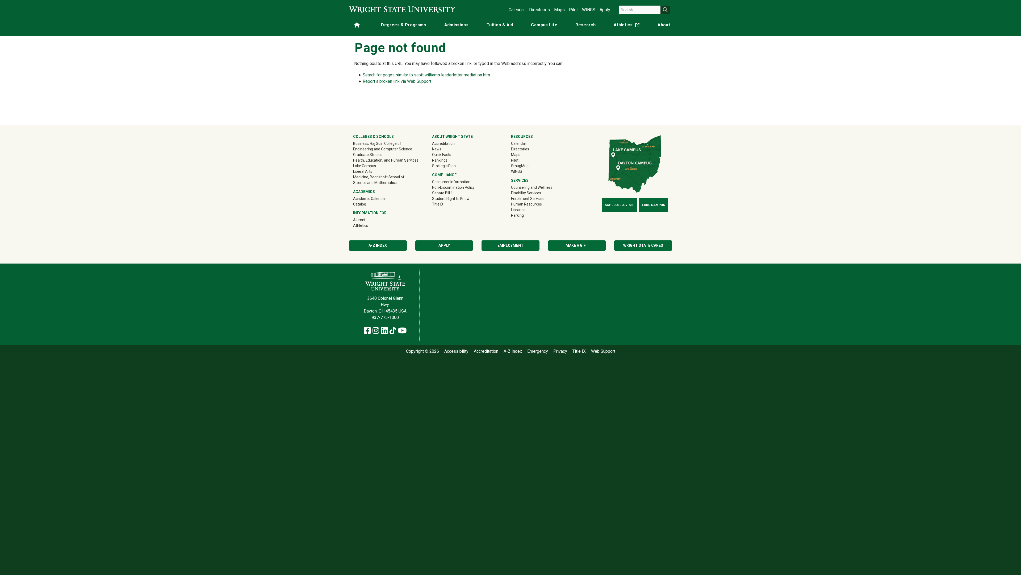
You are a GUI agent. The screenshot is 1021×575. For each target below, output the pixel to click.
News (436, 149)
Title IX (437, 204)
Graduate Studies (367, 155)
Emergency (537, 351)
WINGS (588, 9)
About (664, 24)
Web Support (603, 351)
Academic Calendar (369, 198)
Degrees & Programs (403, 24)
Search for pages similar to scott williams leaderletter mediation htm (426, 74)
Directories (539, 9)
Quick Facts (441, 155)
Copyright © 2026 (422, 351)
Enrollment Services (528, 198)
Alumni (366, 219)
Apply (605, 9)
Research (585, 24)
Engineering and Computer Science (382, 149)
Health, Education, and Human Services (386, 160)
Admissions (456, 24)
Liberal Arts (362, 171)
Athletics (628, 26)
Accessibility (456, 351)
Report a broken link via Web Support (397, 81)
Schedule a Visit (619, 205)
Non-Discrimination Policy (453, 187)
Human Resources (526, 204)
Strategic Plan (444, 166)
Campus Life (544, 24)
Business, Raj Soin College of (377, 143)
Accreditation (443, 143)
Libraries (518, 210)
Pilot (573, 9)
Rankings (439, 160)
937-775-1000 (385, 317)
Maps (559, 9)
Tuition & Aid (500, 24)
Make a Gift (577, 245)
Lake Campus (364, 166)
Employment (510, 245)
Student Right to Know (451, 198)
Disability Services (526, 193)
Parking (517, 215)
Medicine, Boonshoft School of (378, 177)
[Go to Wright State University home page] (402, 9)
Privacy (560, 351)
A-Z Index (378, 245)
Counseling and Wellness (532, 187)
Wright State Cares (643, 245)
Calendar (517, 9)
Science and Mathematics (375, 182)
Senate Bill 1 (442, 193)
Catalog (359, 204)
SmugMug (527, 165)
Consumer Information (451, 182)
